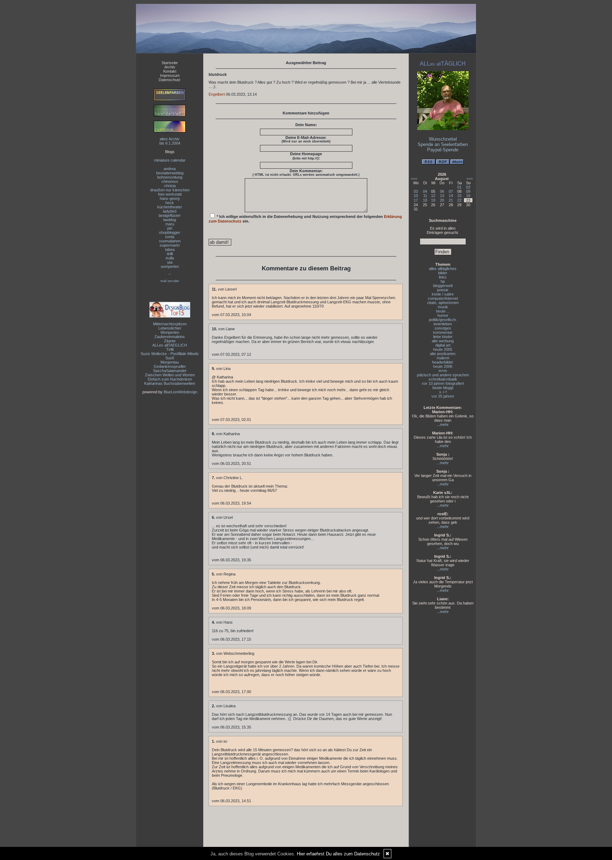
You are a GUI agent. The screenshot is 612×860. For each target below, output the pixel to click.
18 (425, 200)
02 (468, 187)
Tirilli (170, 349)
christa (170, 186)
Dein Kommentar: (306, 172)
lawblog (169, 220)
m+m (442, 371)
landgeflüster (170, 215)
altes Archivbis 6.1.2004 (169, 141)
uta (169, 262)
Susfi (169, 358)
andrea (170, 169)
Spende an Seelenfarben (443, 144)
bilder (442, 273)
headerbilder (442, 362)
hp (443, 281)
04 (425, 191)
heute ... (443, 311)
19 (433, 200)
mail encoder (169, 281)
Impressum (170, 75)
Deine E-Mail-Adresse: (306, 139)
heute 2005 (442, 349)
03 (416, 191)
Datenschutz (170, 80)
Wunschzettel (443, 139)
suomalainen (170, 241)
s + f (443, 392)
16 (468, 195)
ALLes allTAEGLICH (169, 345)
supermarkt (170, 245)
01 (459, 187)
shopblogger (169, 232)
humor (442, 315)
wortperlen (170, 266)
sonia (169, 237)
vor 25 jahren (442, 396)
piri (169, 228)
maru (169, 224)
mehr (444, 424)
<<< (414, 178)
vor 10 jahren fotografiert (443, 383)
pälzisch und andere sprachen (443, 375)
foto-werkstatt (170, 194)
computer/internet (443, 298)
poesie (442, 290)
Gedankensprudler (170, 366)
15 (459, 195)
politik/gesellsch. (443, 319)
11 (425, 195)
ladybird (169, 211)
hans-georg (170, 198)
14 (451, 195)
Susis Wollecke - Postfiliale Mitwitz (170, 354)
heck (169, 203)
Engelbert (217, 94)
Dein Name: (306, 125)
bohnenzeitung (169, 177)
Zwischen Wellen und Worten (170, 375)
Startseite (170, 63)
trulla (170, 258)
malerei (443, 358)
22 (459, 200)
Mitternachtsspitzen (170, 324)
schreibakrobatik (443, 379)
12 (433, 195)
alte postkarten (442, 354)
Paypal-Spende (442, 149)
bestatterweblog (169, 173)
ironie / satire (443, 294)
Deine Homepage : (306, 156)
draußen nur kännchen (169, 190)
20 (442, 200)
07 (451, 191)
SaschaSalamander (170, 371)
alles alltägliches (443, 268)
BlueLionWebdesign (180, 392)
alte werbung (443, 341)
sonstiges (443, 328)
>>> (469, 178)
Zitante (170, 341)
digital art (442, 345)
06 (442, 191)
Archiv (169, 67)
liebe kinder (443, 337)
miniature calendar (170, 160)
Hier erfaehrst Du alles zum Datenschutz (338, 853)
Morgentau (169, 362)
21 (451, 200)
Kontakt (169, 71)
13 (442, 195)
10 (416, 195)
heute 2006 (442, 366)
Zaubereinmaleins (169, 337)
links (443, 277)
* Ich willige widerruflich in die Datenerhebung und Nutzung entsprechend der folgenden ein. (305, 218)
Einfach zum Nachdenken (170, 379)
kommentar (443, 332)
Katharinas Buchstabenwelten (169, 383)
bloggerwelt (443, 285)
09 (468, 191)
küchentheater (169, 207)
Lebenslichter (169, 328)
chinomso (170, 181)
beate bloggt (442, 388)
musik (443, 307)
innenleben (443, 324)
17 (416, 200)
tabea (170, 249)
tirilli (170, 254)
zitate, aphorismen (443, 302)
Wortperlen (169, 332)
